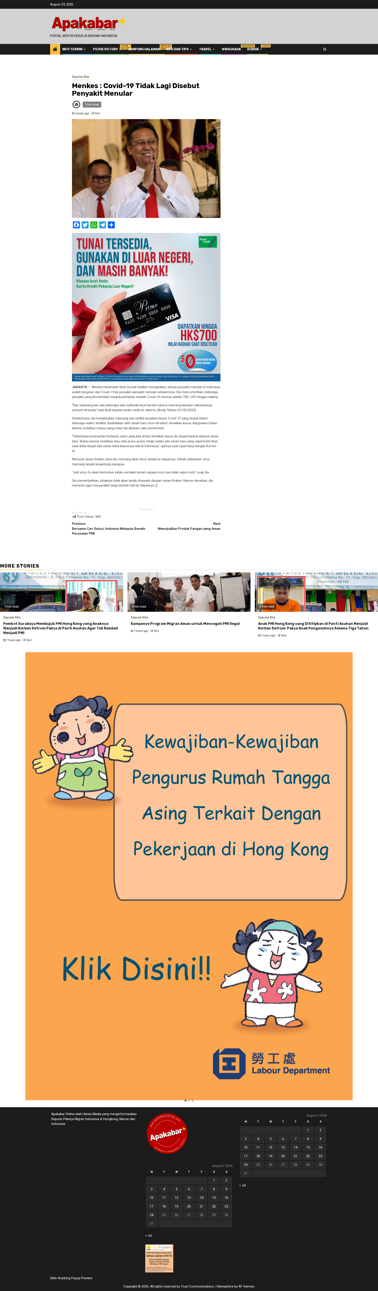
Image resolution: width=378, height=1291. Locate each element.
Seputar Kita (80, 76)
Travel (205, 49)
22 (214, 1206)
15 (214, 1198)
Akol (97, 113)
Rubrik (255, 49)
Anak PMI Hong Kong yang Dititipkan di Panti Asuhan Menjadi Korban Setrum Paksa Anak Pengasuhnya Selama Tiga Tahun (313, 626)
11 (164, 1198)
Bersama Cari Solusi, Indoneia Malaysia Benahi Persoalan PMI (108, 528)
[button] (185, 1101)
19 (176, 1206)
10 (151, 1198)
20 (189, 1206)
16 (226, 1198)
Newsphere (225, 1286)
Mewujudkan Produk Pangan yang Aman (189, 526)
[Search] (324, 49)
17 (151, 1206)
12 (176, 1198)
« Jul (148, 1235)
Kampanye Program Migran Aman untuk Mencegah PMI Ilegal (185, 624)
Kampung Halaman (144, 49)
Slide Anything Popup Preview (71, 1278)
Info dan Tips (177, 49)
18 (164, 1206)
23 (226, 1206)
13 (189, 1198)
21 (201, 1206)
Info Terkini (72, 49)
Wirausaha (231, 49)
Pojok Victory (107, 49)
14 (201, 1198)
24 (151, 1215)
